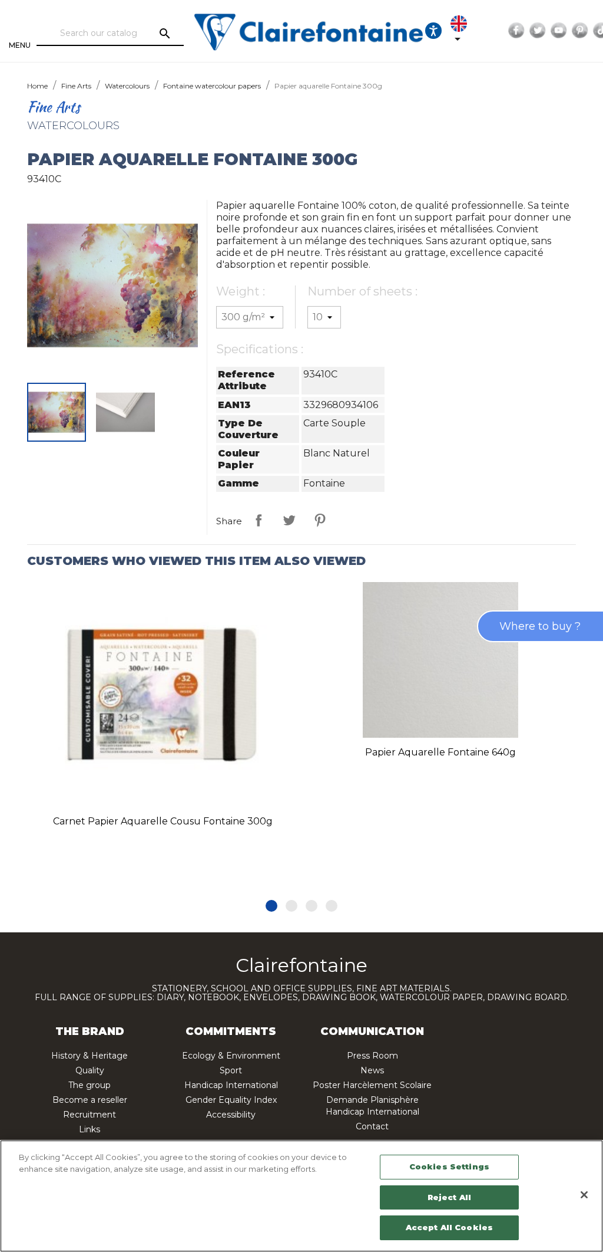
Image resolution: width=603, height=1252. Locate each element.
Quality (89, 1070)
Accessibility (231, 1114)
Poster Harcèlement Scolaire (372, 1085)
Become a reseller (89, 1100)
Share (258, 520)
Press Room (372, 1055)
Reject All (449, 1197)
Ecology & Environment (231, 1055)
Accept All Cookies (449, 1227)
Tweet (289, 520)
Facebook (516, 30)
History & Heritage (89, 1055)
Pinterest (580, 30)
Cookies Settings (449, 1166)
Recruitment (89, 1114)
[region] (301, 1196)
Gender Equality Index (231, 1100)
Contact (372, 1126)
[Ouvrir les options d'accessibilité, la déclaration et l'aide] (433, 30)
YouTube (558, 30)
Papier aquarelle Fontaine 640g (440, 752)
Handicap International (231, 1085)
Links (89, 1129)
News (372, 1070)
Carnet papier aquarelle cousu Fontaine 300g (163, 821)
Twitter (537, 30)
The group (89, 1085)
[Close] (584, 1195)
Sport (231, 1070)
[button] (271, 906)
